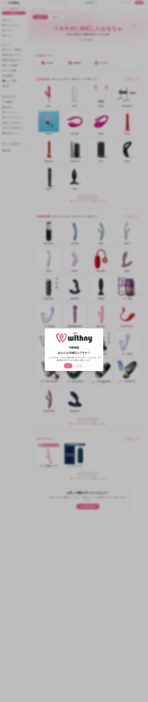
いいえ (79, 366)
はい (68, 366)
